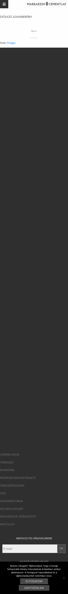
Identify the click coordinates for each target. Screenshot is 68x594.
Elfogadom (34, 581)
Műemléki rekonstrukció (18, 478)
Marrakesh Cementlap (44, 4)
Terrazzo (6, 462)
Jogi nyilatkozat (11, 509)
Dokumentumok (11, 501)
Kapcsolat (7, 524)
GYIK (3, 493)
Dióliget (11, 43)
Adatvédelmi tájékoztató (18, 516)
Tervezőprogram (12, 485)
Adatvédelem (34, 588)
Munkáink (7, 470)
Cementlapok (9, 454)
